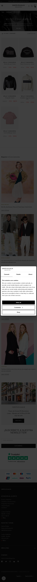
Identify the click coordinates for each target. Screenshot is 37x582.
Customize (17, 307)
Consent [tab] (6, 274)
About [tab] (30, 274)
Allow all (18, 302)
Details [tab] (18, 274)
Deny (18, 312)
